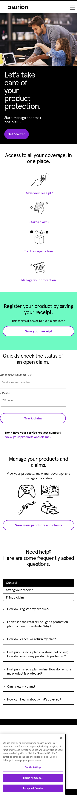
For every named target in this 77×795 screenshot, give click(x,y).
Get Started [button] (16, 134)
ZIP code (5, 393)
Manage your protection (38, 280)
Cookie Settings (33, 767)
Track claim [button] (33, 418)
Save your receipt (38, 193)
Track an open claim (38, 251)
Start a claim (38, 222)
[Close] (61, 738)
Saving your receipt (19, 590)
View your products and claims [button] (38, 525)
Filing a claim (15, 597)
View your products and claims (27, 437)
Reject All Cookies (32, 778)
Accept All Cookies (33, 788)
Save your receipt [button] (38, 331)
